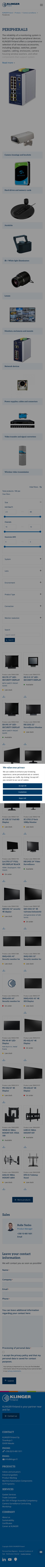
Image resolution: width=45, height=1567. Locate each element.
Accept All (22, 786)
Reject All (22, 798)
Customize (22, 792)
